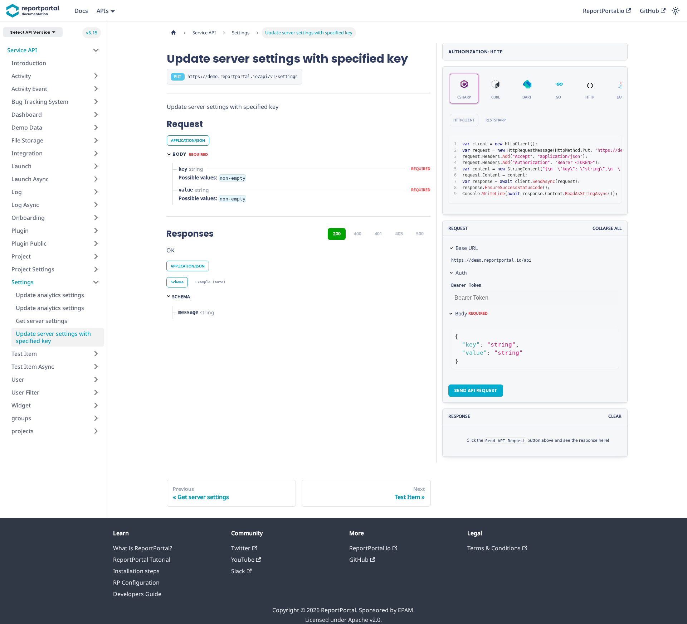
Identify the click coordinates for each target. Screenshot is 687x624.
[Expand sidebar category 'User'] (96, 379)
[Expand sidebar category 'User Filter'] (96, 392)
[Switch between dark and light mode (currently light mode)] (675, 10)
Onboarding (28, 218)
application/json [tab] (188, 140)
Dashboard (26, 114)
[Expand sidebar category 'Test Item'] (96, 353)
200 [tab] (337, 234)
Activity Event (29, 89)
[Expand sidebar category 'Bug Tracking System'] (96, 101)
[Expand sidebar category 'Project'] (96, 256)
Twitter (240, 548)
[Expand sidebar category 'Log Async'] (96, 205)
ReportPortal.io (603, 11)
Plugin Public (29, 243)
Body (471, 313)
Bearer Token (466, 285)
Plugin (20, 230)
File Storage (27, 140)
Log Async (25, 205)
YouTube (242, 559)
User (17, 379)
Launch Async (30, 179)
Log (16, 192)
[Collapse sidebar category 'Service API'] (96, 50)
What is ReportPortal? (142, 548)
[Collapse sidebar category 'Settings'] (96, 282)
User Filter (25, 392)
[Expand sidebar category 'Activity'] (96, 76)
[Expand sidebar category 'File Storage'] (96, 140)
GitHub (649, 11)
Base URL (466, 248)
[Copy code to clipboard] (600, 144)
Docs (81, 11)
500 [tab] (420, 234)
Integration (27, 153)
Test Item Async (32, 367)
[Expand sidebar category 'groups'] (96, 418)
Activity (21, 76)
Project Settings (32, 269)
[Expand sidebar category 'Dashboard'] (96, 114)
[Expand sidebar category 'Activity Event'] (96, 89)
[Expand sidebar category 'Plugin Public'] (96, 243)
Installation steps (136, 571)
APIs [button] (103, 11)
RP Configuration (136, 582)
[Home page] (173, 32)
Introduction (28, 63)
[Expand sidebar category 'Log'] (96, 192)
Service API (22, 50)
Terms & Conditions (494, 548)
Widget (21, 405)
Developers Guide (137, 594)
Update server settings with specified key (53, 337)
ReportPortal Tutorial (141, 559)
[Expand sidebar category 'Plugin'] (96, 230)
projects (22, 431)
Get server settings (41, 321)
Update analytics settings (50, 295)
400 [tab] (357, 234)
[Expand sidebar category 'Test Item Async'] (96, 366)
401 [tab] (378, 234)
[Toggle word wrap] (587, 144)
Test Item (24, 354)
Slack (238, 571)
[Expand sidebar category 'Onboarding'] (96, 217)
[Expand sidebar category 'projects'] (96, 431)
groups (21, 418)
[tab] (177, 282)
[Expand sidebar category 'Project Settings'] (96, 269)
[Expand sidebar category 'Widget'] (96, 405)
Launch (21, 166)
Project (21, 256)
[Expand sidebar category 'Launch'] (96, 166)
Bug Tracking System (39, 102)
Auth (461, 272)
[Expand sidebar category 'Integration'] (96, 153)
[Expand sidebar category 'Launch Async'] (96, 179)
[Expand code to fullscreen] (613, 144)
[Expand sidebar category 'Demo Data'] (96, 127)
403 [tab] (399, 234)
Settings (22, 282)
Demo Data (26, 127)
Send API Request (475, 390)
